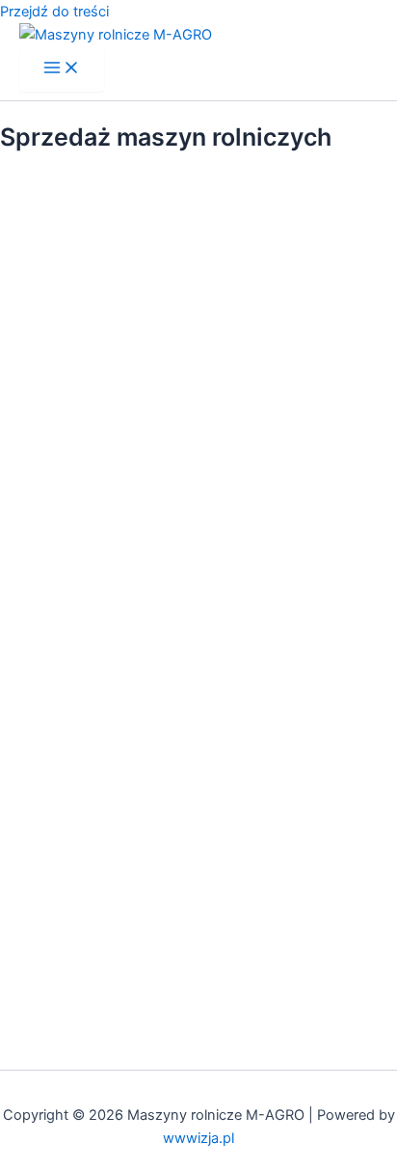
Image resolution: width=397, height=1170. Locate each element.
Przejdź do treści (54, 11)
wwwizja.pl (198, 1138)
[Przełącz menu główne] (61, 69)
